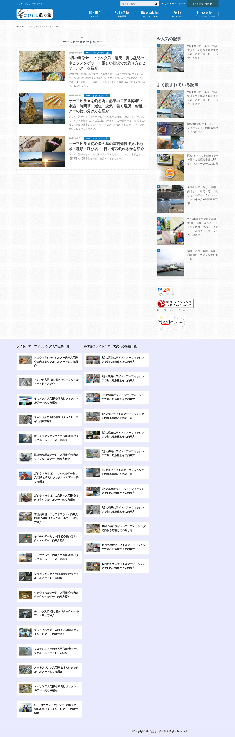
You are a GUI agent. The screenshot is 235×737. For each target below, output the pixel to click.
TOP (166, 3)
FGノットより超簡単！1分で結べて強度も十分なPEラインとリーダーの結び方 (202, 159)
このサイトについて (150, 13)
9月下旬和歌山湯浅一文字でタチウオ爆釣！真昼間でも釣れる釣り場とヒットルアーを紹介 (202, 52)
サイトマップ (178, 3)
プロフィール (177, 13)
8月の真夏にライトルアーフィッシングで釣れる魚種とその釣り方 (202, 127)
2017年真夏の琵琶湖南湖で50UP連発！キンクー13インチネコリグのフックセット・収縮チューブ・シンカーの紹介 (202, 226)
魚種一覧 (94, 13)
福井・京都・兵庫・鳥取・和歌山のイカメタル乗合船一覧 (202, 254)
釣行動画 (122, 13)
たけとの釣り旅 (158, 731)
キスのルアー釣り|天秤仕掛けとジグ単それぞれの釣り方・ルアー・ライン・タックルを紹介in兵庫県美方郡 (202, 195)
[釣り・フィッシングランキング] (175, 306)
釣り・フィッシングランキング (173, 310)
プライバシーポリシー (205, 13)
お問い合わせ (204, 3)
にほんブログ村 (166, 294)
